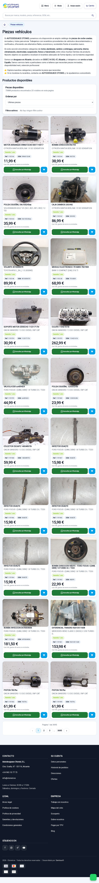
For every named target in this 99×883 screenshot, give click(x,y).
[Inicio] (4, 24)
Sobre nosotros (57, 819)
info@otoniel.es (9, 778)
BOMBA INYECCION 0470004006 (18, 628)
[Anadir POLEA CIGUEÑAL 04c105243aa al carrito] (44, 232)
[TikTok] (17, 847)
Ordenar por (11, 96)
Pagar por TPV (57, 825)
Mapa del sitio (57, 808)
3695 (60, 730)
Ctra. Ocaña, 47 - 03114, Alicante (16, 766)
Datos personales (58, 762)
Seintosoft (60, 860)
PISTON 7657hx (10, 690)
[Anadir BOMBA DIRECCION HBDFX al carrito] (92, 593)
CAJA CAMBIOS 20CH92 (62, 204)
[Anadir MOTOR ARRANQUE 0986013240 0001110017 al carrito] (44, 170)
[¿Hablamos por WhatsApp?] (93, 877)
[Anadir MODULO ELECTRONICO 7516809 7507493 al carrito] (92, 292)
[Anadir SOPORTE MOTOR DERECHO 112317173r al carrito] (44, 351)
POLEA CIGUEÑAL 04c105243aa (17, 204)
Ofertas (54, 779)
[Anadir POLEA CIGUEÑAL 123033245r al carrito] (92, 411)
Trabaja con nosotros (59, 802)
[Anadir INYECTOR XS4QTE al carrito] (92, 471)
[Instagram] (11, 847)
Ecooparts (55, 814)
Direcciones (56, 773)
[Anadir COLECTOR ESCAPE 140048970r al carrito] (44, 471)
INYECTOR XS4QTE (60, 446)
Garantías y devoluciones (13, 819)
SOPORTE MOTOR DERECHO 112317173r (21, 327)
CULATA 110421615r (60, 327)
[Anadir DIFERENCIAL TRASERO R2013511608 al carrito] (92, 655)
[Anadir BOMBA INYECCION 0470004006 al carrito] (44, 655)
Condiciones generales (12, 825)
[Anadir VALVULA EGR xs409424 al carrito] (44, 411)
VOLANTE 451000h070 (13, 267)
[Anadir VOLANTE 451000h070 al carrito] (44, 292)
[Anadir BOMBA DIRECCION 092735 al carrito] (92, 170)
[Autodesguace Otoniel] (11, 5)
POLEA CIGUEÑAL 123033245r (65, 386)
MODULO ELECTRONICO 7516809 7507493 (70, 267)
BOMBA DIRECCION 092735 (64, 145)
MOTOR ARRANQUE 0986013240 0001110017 (23, 145)
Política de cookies (10, 808)
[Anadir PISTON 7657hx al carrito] (44, 715)
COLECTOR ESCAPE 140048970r (18, 446)
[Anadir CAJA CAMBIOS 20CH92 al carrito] (92, 232)
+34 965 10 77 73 (9, 772)
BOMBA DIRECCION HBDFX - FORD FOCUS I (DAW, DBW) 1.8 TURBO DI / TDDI (73, 567)
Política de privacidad (11, 814)
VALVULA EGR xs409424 (14, 386)
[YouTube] (24, 847)
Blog (53, 831)
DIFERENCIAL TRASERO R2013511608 (68, 628)
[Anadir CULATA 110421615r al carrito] (92, 351)
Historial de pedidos (59, 767)
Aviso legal (7, 802)
